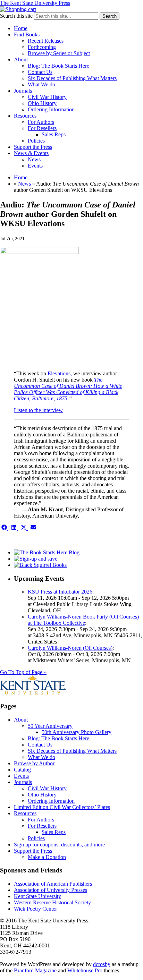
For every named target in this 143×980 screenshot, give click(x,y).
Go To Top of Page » (23, 672)
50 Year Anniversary (50, 726)
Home (20, 28)
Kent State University (37, 896)
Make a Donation (47, 857)
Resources (25, 116)
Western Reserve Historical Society (52, 902)
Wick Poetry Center (35, 909)
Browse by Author (34, 763)
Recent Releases (46, 41)
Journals (23, 91)
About (21, 59)
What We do (41, 84)
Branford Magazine (35, 970)
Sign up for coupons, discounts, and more (59, 844)
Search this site (16, 16)
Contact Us (40, 72)
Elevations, (60, 373)
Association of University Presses (50, 890)
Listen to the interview (38, 410)
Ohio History (42, 103)
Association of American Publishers (53, 884)
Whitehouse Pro (84, 970)
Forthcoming (42, 47)
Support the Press (33, 147)
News (34, 159)
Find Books (27, 34)
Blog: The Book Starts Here (58, 66)
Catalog (22, 770)
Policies (36, 141)
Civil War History (47, 97)
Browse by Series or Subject (59, 53)
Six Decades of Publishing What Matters (72, 78)
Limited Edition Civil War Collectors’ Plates (62, 807)
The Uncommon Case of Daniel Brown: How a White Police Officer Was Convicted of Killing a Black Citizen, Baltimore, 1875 (68, 389)
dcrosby (101, 964)
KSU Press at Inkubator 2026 (60, 592)
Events (35, 166)
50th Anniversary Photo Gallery (76, 732)
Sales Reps (54, 134)
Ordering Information (51, 109)
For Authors (41, 122)
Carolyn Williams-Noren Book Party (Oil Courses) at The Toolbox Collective (83, 620)
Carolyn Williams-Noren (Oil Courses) (70, 648)
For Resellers (42, 128)
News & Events (31, 153)
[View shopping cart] (18, 9)
